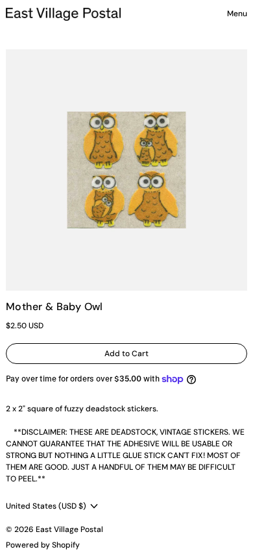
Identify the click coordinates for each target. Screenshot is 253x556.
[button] (126, 170)
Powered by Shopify (43, 545)
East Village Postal (69, 529)
